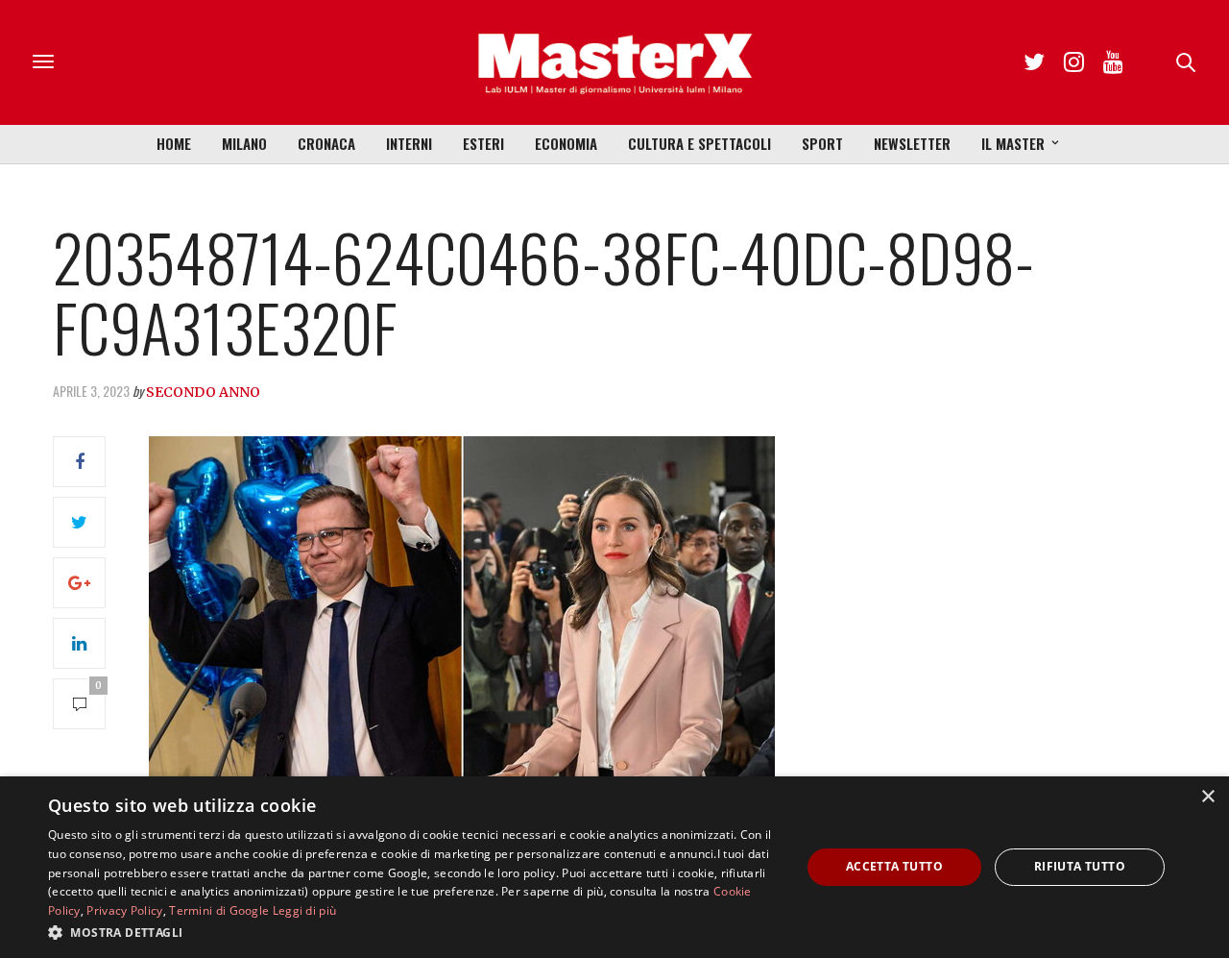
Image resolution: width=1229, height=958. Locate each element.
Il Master (1013, 143)
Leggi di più (305, 910)
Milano (244, 143)
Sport (822, 143)
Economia (566, 143)
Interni (409, 143)
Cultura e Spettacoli (699, 143)
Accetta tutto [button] (894, 866)
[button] (413, 932)
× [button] (1207, 797)
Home (174, 143)
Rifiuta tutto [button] (1079, 866)
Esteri (483, 143)
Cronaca (326, 143)
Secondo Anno (203, 392)
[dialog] (614, 867)
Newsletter (912, 143)
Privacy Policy (124, 910)
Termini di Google (219, 910)
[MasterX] (614, 62)
